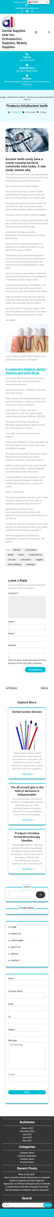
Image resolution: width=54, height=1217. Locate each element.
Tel (9, 1017)
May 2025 (27, 1140)
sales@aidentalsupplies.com (27, 8)
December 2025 (27, 1131)
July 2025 (27, 1134)
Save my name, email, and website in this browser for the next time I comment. (27, 662)
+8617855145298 (27, 60)
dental (10, 555)
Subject (11, 1029)
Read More (27, 774)
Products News (16, 97)
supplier (39, 559)
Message (12, 1040)
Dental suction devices (27, 711)
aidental (16, 550)
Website (12, 645)
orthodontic (26, 559)
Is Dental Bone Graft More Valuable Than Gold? (27, 1187)
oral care (11, 559)
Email (11, 633)
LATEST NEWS (17, 940)
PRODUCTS (16, 934)
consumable (30, 550)
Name (11, 622)
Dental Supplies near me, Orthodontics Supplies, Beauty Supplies (14, 39)
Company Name (15, 991)
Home (3, 97)
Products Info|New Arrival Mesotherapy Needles (27, 837)
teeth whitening (14, 564)
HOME (13, 927)
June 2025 (27, 1137)
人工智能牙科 (16, 112)
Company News (27, 1153)
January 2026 (27, 1128)
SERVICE (14, 954)
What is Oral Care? (27, 1174)
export (21, 555)
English (35, 2)
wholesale (30, 564)
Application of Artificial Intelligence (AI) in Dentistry (27, 1183)
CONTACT (15, 960)
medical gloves (35, 555)
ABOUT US (15, 947)
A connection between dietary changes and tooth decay (26, 371)
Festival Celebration (27, 1156)
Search (27, 887)
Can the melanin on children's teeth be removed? (27, 1190)
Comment (13, 593)
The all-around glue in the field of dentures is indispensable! (27, 791)
